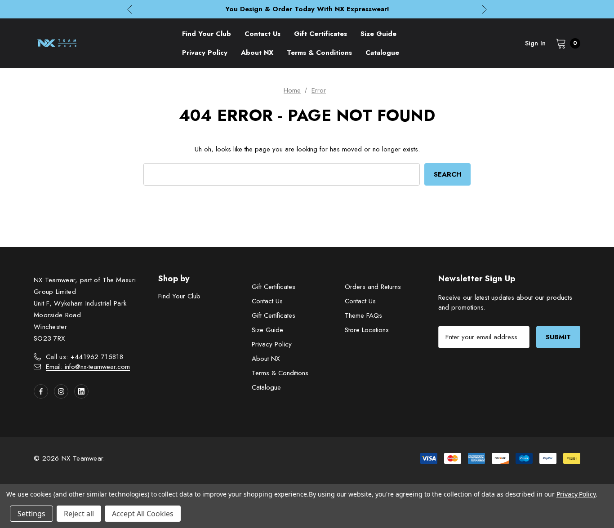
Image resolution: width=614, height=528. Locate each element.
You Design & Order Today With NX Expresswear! (307, 9)
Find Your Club (179, 296)
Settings (31, 514)
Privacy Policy (272, 344)
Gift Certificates (273, 287)
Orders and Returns (373, 287)
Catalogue (266, 387)
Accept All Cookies (143, 514)
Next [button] (484, 9)
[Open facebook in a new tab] (41, 391)
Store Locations (367, 330)
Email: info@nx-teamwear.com (88, 367)
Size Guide (267, 330)
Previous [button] (129, 9)
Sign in (535, 43)
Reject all (79, 514)
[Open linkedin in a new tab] (81, 391)
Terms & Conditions (280, 373)
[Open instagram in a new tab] (61, 391)
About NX (266, 359)
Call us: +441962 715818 (84, 357)
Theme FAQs (363, 315)
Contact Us (267, 301)
